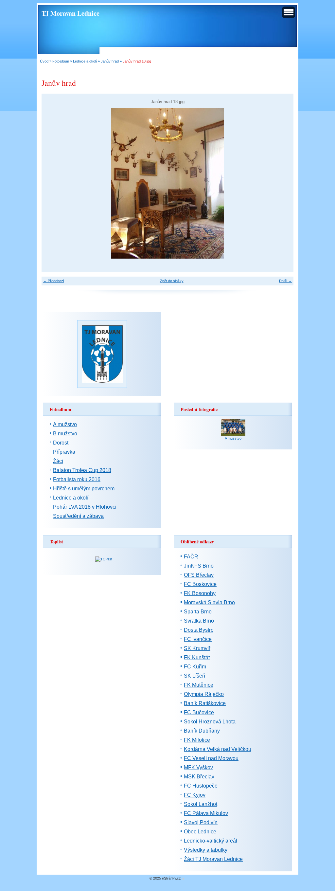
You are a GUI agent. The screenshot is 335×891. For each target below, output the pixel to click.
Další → (285, 281)
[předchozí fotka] (52, 183)
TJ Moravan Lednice (70, 13)
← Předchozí (53, 281)
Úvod (44, 61)
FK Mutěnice (198, 685)
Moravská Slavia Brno (209, 602)
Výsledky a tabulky (205, 850)
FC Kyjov (194, 795)
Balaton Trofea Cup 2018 (82, 470)
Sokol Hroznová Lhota (210, 721)
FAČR (191, 556)
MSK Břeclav (199, 776)
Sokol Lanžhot (200, 804)
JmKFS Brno (199, 566)
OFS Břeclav (199, 575)
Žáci (58, 461)
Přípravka (64, 452)
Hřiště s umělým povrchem (84, 488)
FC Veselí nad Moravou (211, 758)
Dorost (60, 443)
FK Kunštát (197, 657)
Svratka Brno (199, 621)
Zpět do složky (172, 281)
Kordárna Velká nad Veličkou (217, 749)
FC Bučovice (199, 712)
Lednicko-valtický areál (210, 841)
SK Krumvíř (197, 648)
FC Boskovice (200, 584)
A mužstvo (65, 424)
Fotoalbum (60, 61)
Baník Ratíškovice (205, 703)
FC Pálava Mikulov (206, 813)
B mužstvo (65, 433)
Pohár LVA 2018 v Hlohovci (84, 507)
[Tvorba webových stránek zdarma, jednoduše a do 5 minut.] (183, 878)
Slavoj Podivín (201, 822)
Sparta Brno (198, 611)
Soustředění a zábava (78, 516)
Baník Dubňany (202, 731)
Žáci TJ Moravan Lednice (213, 859)
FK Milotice (197, 740)
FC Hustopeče (201, 786)
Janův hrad (110, 61)
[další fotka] (282, 183)
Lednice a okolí (85, 61)
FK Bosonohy (200, 593)
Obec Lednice (200, 831)
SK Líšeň (194, 676)
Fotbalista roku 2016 (76, 479)
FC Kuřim (195, 666)
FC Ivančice (198, 639)
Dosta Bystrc (198, 630)
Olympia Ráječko (204, 694)
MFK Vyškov (198, 767)
